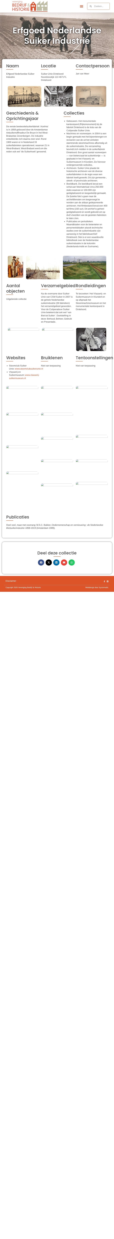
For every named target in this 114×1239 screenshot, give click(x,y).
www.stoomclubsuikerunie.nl (29, 369)
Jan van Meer (82, 73)
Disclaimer (11, 581)
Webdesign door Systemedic (96, 587)
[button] (81, 6)
